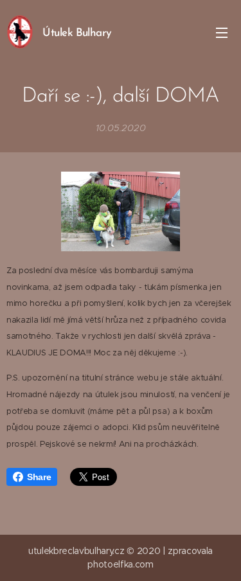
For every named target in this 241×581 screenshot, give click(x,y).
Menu (222, 32)
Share (39, 477)
